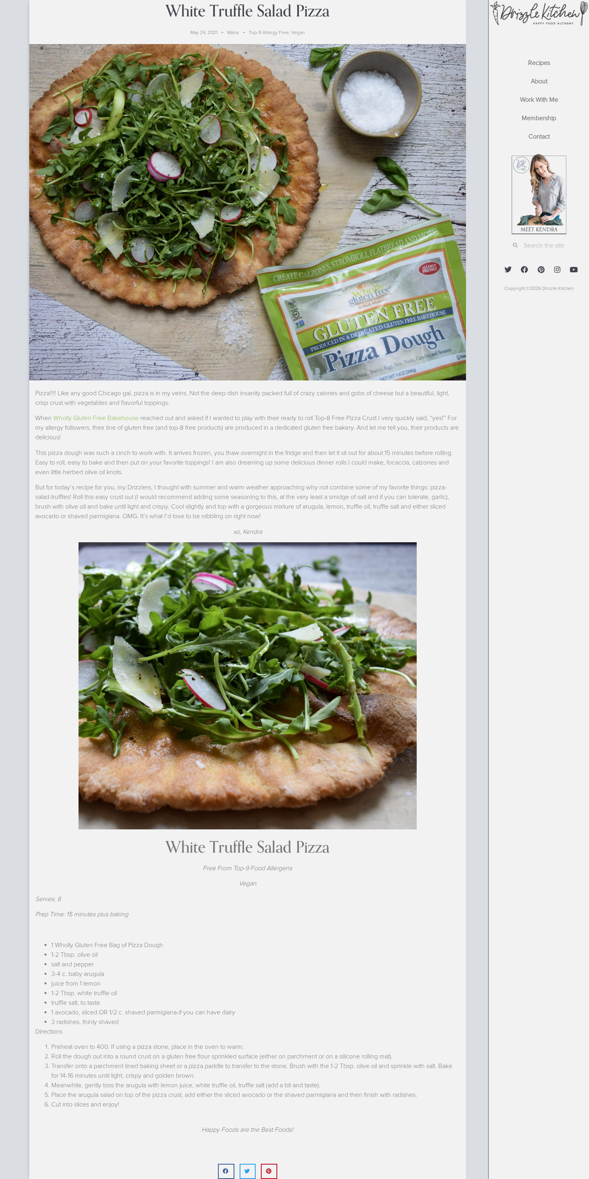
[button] (226, 1171)
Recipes (539, 63)
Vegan (298, 32)
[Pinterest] (541, 269)
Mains (233, 32)
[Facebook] (524, 269)
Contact (539, 137)
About (539, 81)
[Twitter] (508, 269)
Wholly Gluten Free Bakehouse (96, 418)
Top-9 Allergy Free (269, 32)
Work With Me (539, 100)
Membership (539, 118)
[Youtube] (574, 269)
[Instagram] (557, 269)
